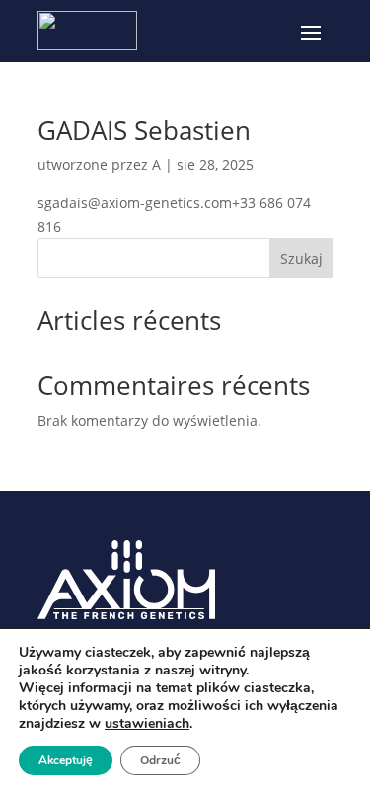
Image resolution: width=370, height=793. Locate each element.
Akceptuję (65, 760)
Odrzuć (160, 760)
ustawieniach (147, 724)
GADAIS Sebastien (144, 130)
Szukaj (301, 258)
